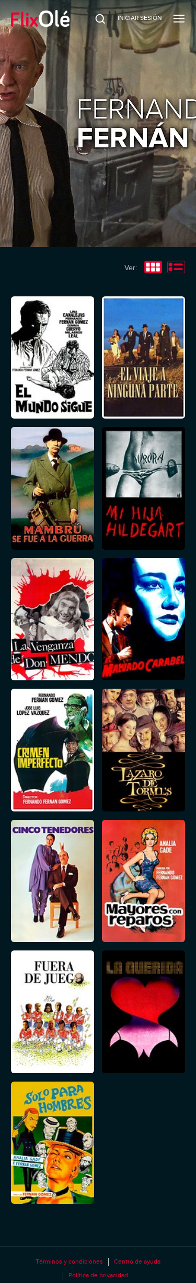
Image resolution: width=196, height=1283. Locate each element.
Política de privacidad (98, 1275)
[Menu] (179, 18)
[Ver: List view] (176, 268)
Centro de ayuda (137, 1261)
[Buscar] (93, 18)
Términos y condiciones (69, 1261)
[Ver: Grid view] (153, 268)
